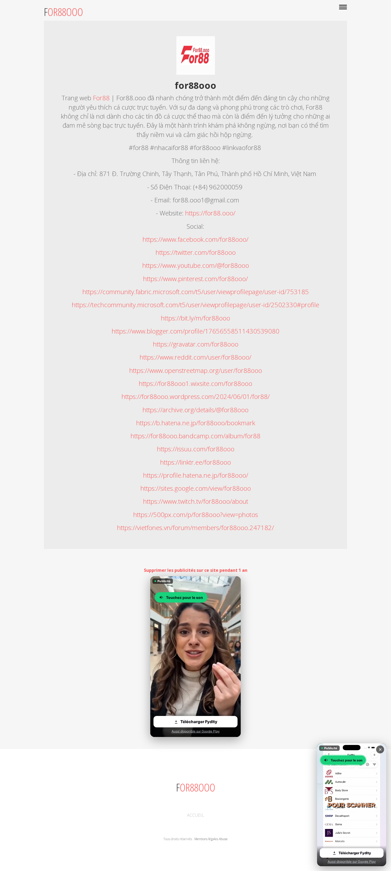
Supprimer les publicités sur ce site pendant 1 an (195, 570)
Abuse (223, 839)
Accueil (195, 815)
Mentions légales (206, 839)
